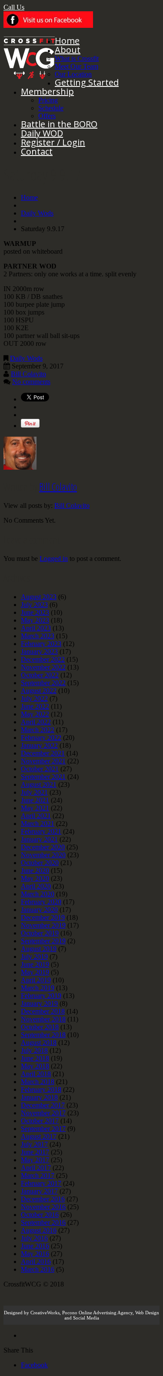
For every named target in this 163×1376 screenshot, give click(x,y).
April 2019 (36, 980)
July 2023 (34, 604)
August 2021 (39, 784)
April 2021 (36, 815)
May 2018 (35, 1066)
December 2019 (43, 917)
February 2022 (41, 737)
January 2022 (39, 745)
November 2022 (43, 667)
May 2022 (35, 714)
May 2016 (35, 1253)
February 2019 (41, 995)
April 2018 (36, 1074)
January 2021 (39, 839)
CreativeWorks (45, 1312)
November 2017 (43, 1113)
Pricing (48, 100)
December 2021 (43, 753)
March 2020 (37, 894)
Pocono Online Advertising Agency (97, 1312)
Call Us (13, 7)
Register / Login (53, 142)
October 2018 (40, 1027)
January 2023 (39, 651)
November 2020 (43, 855)
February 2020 (41, 901)
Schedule (50, 108)
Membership (47, 91)
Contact (37, 151)
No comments (31, 381)
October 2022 (40, 675)
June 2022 (35, 706)
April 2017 (36, 1167)
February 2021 (41, 831)
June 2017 (35, 1152)
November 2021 (43, 761)
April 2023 (36, 628)
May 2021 (35, 808)
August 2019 (39, 948)
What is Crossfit (77, 58)
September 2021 (43, 776)
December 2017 (43, 1105)
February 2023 (41, 643)
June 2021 (35, 800)
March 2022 (37, 729)
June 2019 (35, 964)
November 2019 (43, 925)
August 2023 (39, 596)
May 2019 (35, 972)
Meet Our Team (76, 66)
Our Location (73, 74)
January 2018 (39, 1097)
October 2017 (40, 1120)
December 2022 (43, 659)
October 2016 (40, 1214)
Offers (47, 115)
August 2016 (39, 1230)
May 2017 (35, 1160)
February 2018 (41, 1089)
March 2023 (37, 636)
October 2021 (40, 769)
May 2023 (35, 620)
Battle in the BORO (59, 124)
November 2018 (43, 1019)
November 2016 (43, 1206)
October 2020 (40, 862)
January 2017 (39, 1191)
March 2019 (37, 987)
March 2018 (37, 1081)
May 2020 (35, 878)
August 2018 (39, 1042)
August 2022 (39, 690)
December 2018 (43, 1011)
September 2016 (43, 1222)
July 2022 (34, 698)
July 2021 (34, 792)
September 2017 (43, 1128)
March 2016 (37, 1269)
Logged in (54, 558)
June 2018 (35, 1058)
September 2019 (43, 941)
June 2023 (35, 612)
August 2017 (39, 1136)
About (67, 50)
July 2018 (34, 1050)
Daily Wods (37, 213)
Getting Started (87, 82)
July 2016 (34, 1238)
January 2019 (39, 1003)
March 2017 (37, 1175)
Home (67, 40)
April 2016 (36, 1261)
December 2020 (43, 847)
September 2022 (43, 682)
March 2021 (37, 823)
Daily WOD (42, 133)
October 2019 (40, 933)
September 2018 (43, 1034)
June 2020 (35, 870)
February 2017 (41, 1183)
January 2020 (39, 909)
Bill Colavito (28, 374)
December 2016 (43, 1199)
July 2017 (34, 1144)
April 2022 (36, 722)
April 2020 (36, 886)
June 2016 (35, 1246)
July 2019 (34, 956)
